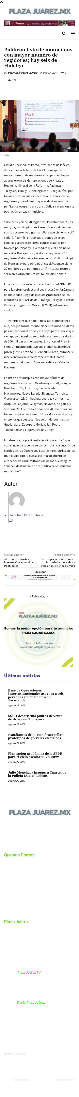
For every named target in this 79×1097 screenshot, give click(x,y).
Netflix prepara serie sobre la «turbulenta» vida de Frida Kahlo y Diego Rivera (58, 562)
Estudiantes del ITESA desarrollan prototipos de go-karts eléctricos (35, 736)
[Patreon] (26, 847)
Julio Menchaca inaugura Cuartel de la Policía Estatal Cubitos (37, 774)
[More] (58, 90)
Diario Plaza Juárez (31, 1002)
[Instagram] (16, 847)
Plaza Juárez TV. (29, 972)
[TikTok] (36, 847)
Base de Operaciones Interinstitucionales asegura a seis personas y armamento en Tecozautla (36, 696)
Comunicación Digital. (61, 1083)
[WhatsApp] (49, 90)
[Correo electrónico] (11, 520)
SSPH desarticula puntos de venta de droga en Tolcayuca (35, 717)
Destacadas (11, 44)
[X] (30, 90)
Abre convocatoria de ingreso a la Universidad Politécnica (19, 562)
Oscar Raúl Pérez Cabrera (22, 72)
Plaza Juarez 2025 (42, 1079)
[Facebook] (21, 90)
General (24, 44)
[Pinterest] (39, 90)
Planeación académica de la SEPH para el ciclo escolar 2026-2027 (35, 755)
